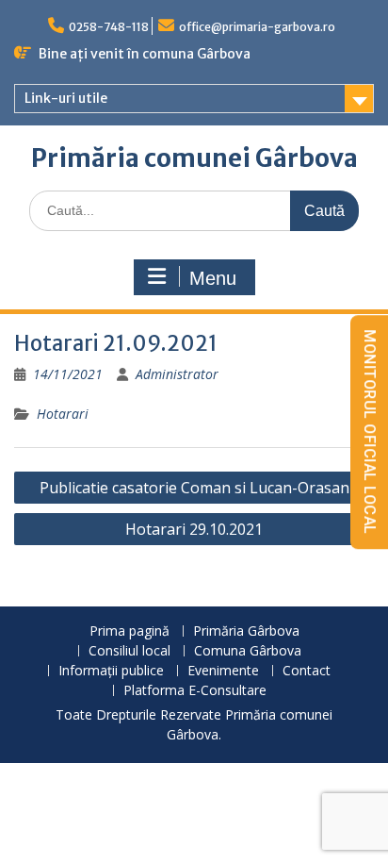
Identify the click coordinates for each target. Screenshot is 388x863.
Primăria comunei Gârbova (194, 158)
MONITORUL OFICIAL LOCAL (370, 432)
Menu (212, 278)
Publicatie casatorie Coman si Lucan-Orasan (194, 487)
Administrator (177, 374)
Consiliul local (129, 651)
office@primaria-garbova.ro (257, 27)
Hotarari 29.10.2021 (194, 529)
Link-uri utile (65, 98)
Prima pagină (129, 631)
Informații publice (111, 671)
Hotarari (63, 414)
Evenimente (223, 671)
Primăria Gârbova (246, 631)
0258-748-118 (109, 27)
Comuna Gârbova (247, 651)
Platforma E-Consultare (195, 691)
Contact (307, 671)
